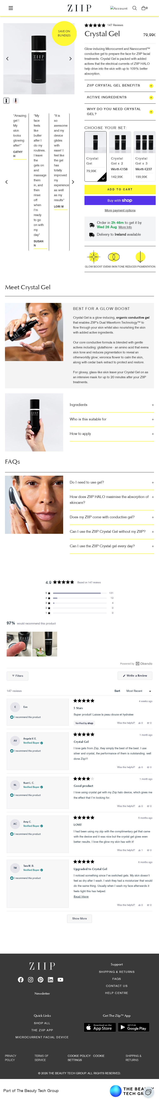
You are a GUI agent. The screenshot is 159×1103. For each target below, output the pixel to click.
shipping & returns (133, 1058)
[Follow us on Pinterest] (40, 980)
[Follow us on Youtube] (60, 980)
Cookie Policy (79, 1056)
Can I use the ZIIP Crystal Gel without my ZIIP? (112, 532)
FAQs (116, 979)
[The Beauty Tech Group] (132, 1091)
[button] (103, 25)
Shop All (42, 1023)
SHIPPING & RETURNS (117, 972)
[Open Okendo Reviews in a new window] (136, 663)
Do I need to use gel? (112, 482)
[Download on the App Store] (100, 1027)
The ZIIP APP (42, 1030)
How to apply (112, 434)
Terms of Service (41, 1058)
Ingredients (112, 405)
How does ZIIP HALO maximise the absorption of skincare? (112, 500)
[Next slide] (70, 58)
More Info (125, 227)
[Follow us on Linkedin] (50, 980)
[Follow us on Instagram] (31, 980)
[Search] (134, 8)
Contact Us (117, 986)
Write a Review (139, 677)
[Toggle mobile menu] (11, 8)
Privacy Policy (10, 1058)
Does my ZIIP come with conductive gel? (112, 517)
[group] (6, 101)
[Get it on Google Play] (134, 1027)
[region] (32, 644)
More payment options (120, 210)
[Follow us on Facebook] (21, 980)
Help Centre (116, 993)
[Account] (119, 8)
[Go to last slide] (7, 58)
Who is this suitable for (112, 419)
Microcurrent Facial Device (42, 1037)
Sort (117, 691)
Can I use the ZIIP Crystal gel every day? (112, 546)
